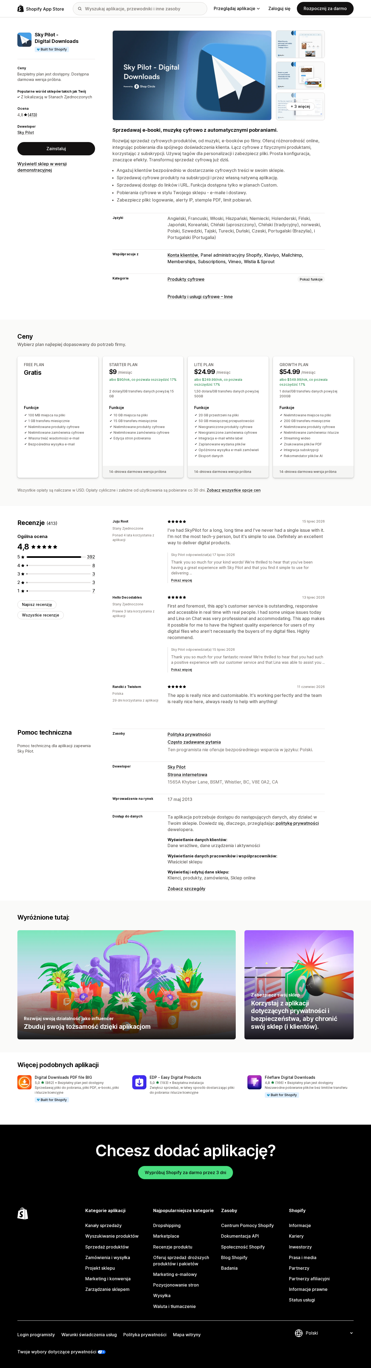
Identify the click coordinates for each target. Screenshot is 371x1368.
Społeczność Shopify (243, 1247)
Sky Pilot (25, 132)
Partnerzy (299, 1268)
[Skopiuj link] (131, 521)
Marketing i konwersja (108, 1278)
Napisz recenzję (37, 604)
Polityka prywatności (189, 734)
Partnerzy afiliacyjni (309, 1278)
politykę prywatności (297, 823)
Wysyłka (162, 1295)
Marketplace (166, 1236)
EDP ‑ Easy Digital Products (175, 1077)
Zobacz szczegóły (186, 888)
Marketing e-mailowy (175, 1274)
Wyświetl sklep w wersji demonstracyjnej (42, 167)
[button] (70, 1089)
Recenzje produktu (172, 1247)
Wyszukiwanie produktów (112, 1236)
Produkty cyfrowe (186, 279)
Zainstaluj (56, 148)
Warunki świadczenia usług (89, 1334)
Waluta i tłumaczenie (174, 1306)
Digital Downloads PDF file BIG (63, 1077)
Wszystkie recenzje (40, 615)
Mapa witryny (187, 1334)
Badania (229, 1268)
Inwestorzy (300, 1247)
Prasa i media (302, 1257)
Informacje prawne (308, 1289)
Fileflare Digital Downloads (290, 1077)
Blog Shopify (234, 1257)
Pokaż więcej (181, 580)
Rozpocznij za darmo (325, 8)
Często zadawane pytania (194, 742)
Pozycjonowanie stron (176, 1285)
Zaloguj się (279, 8)
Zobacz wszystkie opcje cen (233, 490)
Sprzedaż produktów (107, 1247)
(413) (32, 114)
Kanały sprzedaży (103, 1225)
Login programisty (36, 1334)
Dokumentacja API (240, 1236)
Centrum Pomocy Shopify (247, 1225)
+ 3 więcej (300, 106)
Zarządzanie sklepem (107, 1289)
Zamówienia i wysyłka (107, 1257)
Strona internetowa (187, 774)
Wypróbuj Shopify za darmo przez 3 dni (185, 1172)
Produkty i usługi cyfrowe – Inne (200, 296)
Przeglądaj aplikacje (234, 8)
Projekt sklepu (100, 1268)
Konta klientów (183, 255)
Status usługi (302, 1300)
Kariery (296, 1236)
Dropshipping (167, 1225)
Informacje (300, 1225)
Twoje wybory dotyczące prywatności (56, 1351)
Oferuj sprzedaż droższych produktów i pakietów (181, 1260)
